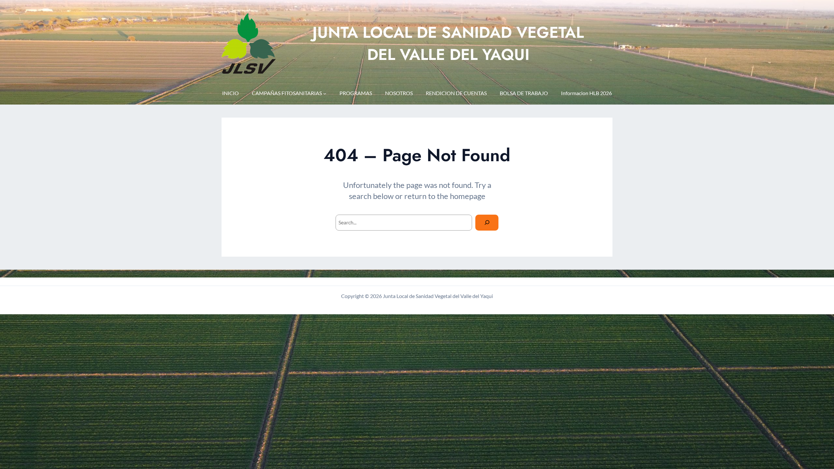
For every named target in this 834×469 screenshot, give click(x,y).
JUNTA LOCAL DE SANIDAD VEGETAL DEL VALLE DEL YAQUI (448, 43)
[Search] (486, 223)
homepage (467, 196)
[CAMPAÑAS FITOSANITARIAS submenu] (324, 93)
